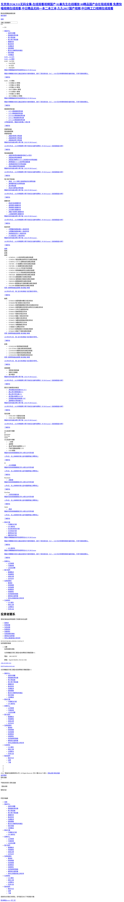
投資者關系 (8, 581)
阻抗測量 (11, 52)
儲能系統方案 (12, 535)
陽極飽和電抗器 (13, 35)
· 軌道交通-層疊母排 (14, 203)
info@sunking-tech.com (8, 666)
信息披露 (11, 587)
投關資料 (11, 591)
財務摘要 (11, 585)
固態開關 (11, 48)
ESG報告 (11, 602)
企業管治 (11, 607)
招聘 (9, 760)
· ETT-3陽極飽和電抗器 (15, 111)
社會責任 (7, 600)
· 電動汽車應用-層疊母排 (16, 212)
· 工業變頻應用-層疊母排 (16, 214)
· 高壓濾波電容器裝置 (15, 157)
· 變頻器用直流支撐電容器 (16, 183)
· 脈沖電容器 (12, 185)
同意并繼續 (4, 798)
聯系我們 (4, 15)
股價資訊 (11, 589)
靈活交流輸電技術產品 (15, 50)
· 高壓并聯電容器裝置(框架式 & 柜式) (20, 155)
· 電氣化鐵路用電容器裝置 (16, 166)
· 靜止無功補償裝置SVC (15, 392)
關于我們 (7, 570)
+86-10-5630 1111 (6, 663)
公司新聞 (11, 563)
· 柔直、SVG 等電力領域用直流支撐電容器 (21, 181)
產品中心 (7, 31)
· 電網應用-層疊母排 (14, 207)
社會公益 (11, 609)
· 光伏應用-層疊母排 (14, 209)
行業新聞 (11, 565)
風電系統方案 (12, 533)
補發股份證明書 (13, 596)
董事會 (10, 583)
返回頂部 (4, 775)
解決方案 (7, 522)
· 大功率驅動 (12, 465)
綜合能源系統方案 (14, 528)
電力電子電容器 (13, 39)
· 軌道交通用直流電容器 (15, 188)
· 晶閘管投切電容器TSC (15, 400)
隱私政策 (51, 773)
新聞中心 (7, 561)
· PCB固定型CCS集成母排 (16, 235)
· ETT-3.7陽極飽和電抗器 (16, 117)
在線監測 (11, 46)
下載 (9, 762)
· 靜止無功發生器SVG (15, 394)
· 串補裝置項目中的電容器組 (17, 164)
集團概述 (11, 572)
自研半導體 (11, 33)
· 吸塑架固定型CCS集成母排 (17, 233)
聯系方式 (11, 758)
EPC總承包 (11, 526)
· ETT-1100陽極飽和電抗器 (16, 120)
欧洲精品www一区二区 (8, 900)
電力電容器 (11, 37)
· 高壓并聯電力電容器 (15, 136)
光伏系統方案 (12, 531)
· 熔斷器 (10, 480)
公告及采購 (11, 568)
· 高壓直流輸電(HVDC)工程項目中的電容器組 (22, 159)
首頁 (5, 802)
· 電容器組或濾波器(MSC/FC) (17, 390)
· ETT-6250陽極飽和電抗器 (16, 115)
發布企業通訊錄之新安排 (16, 598)
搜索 (2, 19)
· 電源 (10, 509)
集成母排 (11, 44)
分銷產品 (11, 55)
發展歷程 (11, 574)
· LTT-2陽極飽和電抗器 (15, 113)
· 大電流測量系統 (13, 494)
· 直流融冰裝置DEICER (15, 396)
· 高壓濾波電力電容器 (15, 140)
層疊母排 (11, 42)
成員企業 (11, 576)
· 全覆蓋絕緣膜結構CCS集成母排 (18, 231)
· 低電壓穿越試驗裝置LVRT (17, 398)
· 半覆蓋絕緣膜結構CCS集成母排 (18, 229)
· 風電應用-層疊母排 (14, 205)
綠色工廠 (11, 604)
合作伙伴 (11, 578)
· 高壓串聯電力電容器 (15, 138)
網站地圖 (57, 773)
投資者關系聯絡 (13, 594)
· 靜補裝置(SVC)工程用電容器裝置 (19, 162)
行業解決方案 (12, 524)
